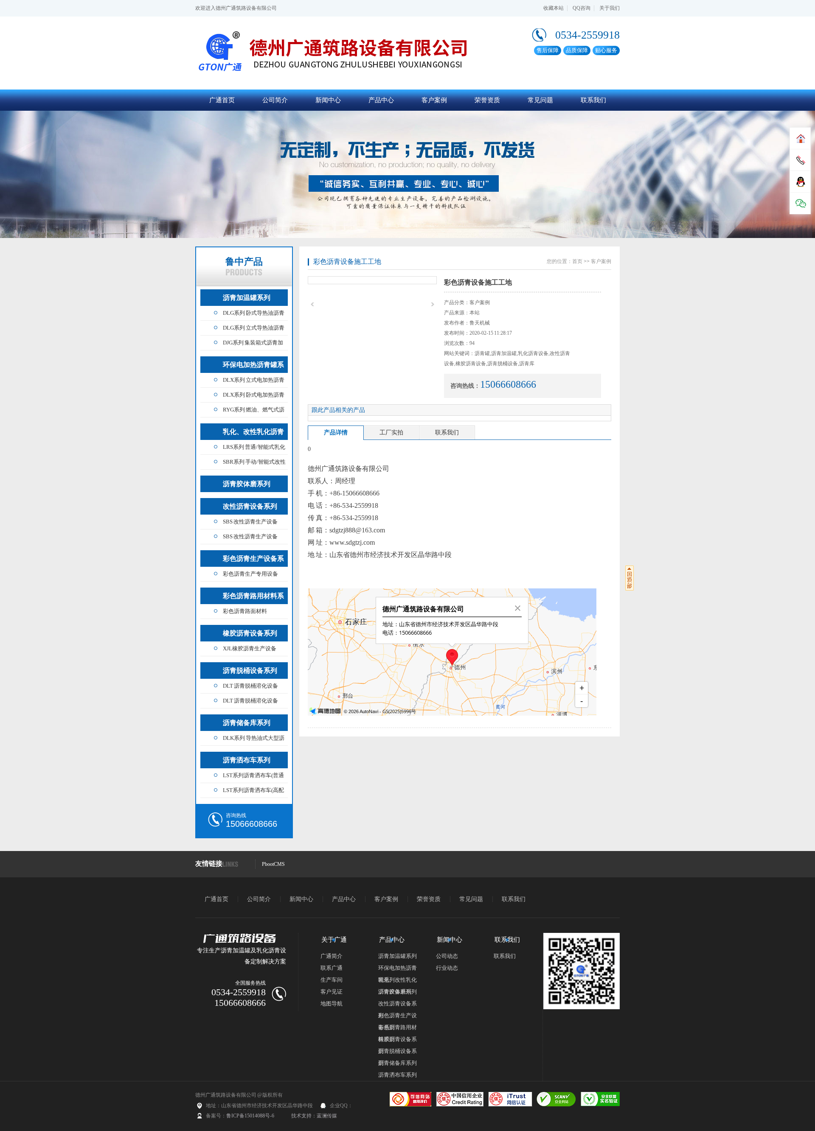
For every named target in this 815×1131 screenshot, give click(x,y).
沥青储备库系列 (246, 722)
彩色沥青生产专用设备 (250, 574)
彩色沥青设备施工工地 (347, 261)
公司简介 (275, 100)
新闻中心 (328, 100)
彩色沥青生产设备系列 (253, 561)
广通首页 (222, 100)
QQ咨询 (581, 8)
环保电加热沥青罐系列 (253, 367)
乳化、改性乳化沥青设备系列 (253, 434)
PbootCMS (273, 864)
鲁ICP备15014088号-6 (250, 1116)
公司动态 (447, 956)
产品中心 (381, 100)
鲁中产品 (244, 261)
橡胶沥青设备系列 (250, 633)
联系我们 (593, 100)
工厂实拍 (391, 432)
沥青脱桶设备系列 (250, 670)
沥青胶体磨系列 (246, 483)
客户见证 (331, 991)
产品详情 (336, 432)
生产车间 (331, 980)
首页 (577, 261)
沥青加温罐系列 (246, 297)
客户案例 (434, 100)
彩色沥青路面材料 (245, 611)
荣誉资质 (487, 100)
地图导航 (331, 1003)
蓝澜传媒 (327, 1116)
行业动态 (447, 968)
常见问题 (540, 100)
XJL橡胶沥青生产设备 (249, 648)
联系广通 (331, 968)
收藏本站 (553, 8)
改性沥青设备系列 (250, 506)
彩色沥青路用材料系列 (253, 598)
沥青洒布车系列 (246, 760)
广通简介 (331, 956)
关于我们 (609, 8)
